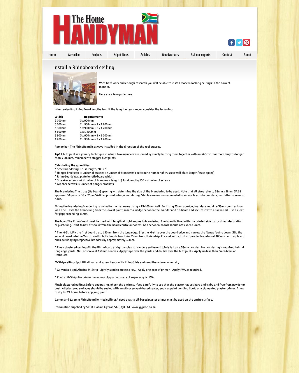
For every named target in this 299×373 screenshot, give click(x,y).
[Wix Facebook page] (231, 42)
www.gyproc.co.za (144, 307)
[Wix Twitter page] (239, 42)
